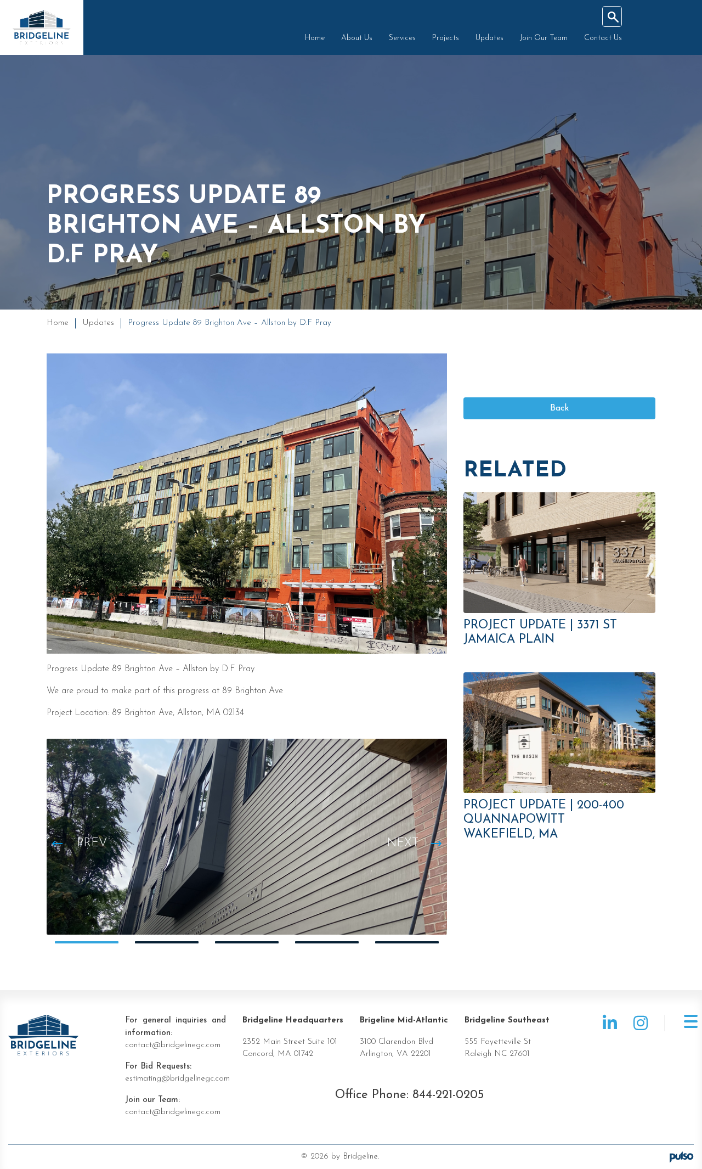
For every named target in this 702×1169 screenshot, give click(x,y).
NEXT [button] (402, 843)
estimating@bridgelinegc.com (177, 1079)
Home (315, 38)
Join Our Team (544, 38)
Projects (445, 38)
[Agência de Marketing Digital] (682, 1157)
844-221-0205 (448, 1095)
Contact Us (603, 38)
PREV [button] (92, 843)
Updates (489, 38)
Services (402, 38)
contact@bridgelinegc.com (172, 1045)
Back (559, 408)
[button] (86, 942)
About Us (356, 38)
